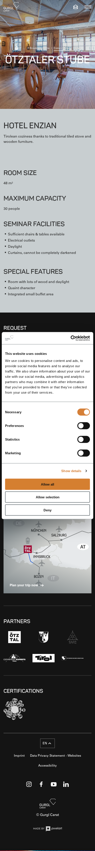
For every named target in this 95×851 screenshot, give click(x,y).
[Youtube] (54, 784)
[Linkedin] (66, 784)
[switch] (83, 425)
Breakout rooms (39, 48)
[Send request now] (75, 7)
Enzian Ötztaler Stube (67, 48)
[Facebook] (41, 784)
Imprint (19, 756)
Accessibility (47, 765)
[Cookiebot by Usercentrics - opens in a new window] (70, 338)
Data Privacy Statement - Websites (55, 756)
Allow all (47, 484)
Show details (71, 471)
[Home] (17, 48)
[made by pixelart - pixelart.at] (48, 829)
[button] (47, 743)
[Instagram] (29, 784)
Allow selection (47, 497)
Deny (47, 510)
